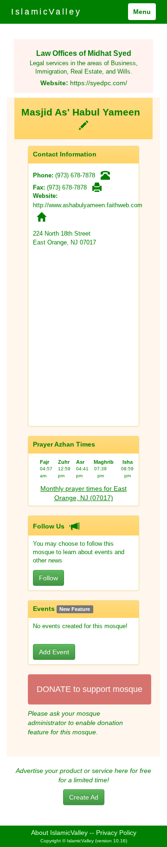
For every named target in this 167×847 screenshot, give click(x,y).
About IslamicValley (59, 832)
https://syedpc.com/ (98, 83)
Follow (48, 578)
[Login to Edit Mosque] (83, 124)
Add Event (54, 652)
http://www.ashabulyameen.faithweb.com (87, 205)
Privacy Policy (116, 832)
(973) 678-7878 (75, 175)
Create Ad (83, 797)
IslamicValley (46, 11)
